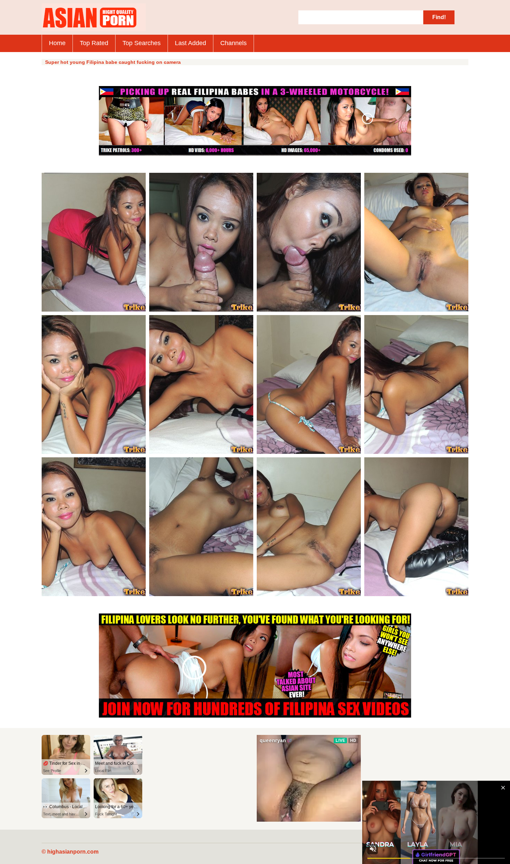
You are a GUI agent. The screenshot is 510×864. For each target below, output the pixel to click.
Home (57, 43)
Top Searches (141, 43)
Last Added (190, 43)
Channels (233, 43)
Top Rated (94, 43)
